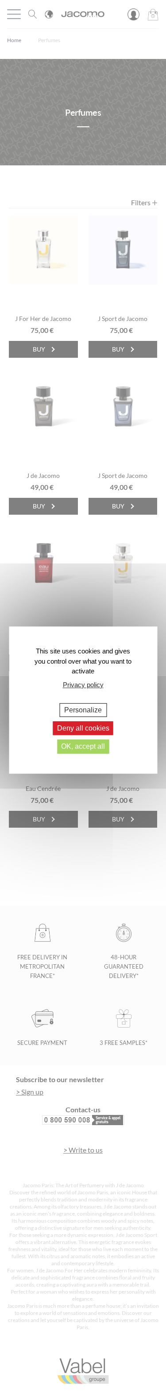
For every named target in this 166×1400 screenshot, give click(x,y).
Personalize (83, 710)
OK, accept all (83, 747)
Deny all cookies (83, 728)
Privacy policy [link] (83, 684)
